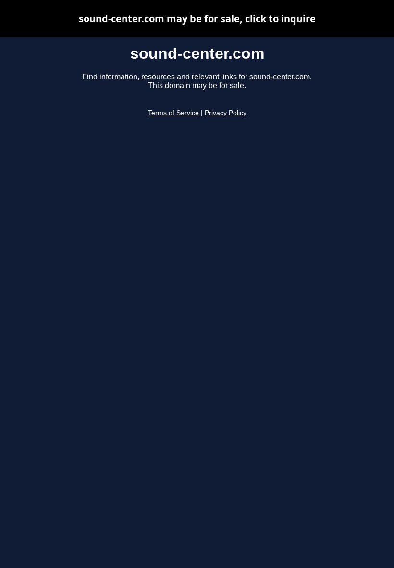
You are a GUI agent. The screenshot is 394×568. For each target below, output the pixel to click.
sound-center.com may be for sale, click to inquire (197, 18)
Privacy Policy (225, 112)
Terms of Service (173, 112)
